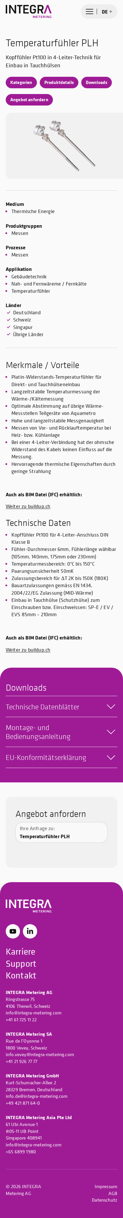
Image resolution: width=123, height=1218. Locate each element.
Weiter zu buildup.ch (28, 506)
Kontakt (21, 975)
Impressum (106, 1186)
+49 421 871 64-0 (23, 1103)
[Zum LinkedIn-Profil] (30, 931)
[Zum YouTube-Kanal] (13, 931)
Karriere (20, 951)
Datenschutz (104, 1200)
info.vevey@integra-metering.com (40, 1054)
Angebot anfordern (29, 99)
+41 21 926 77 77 (21, 1061)
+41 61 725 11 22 (21, 1019)
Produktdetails (59, 82)
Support (21, 963)
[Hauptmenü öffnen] (89, 11)
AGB (112, 1193)
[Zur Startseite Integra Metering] (28, 11)
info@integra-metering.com (33, 1013)
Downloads (96, 82)
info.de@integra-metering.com (37, 1096)
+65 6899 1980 (21, 1151)
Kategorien (21, 82)
